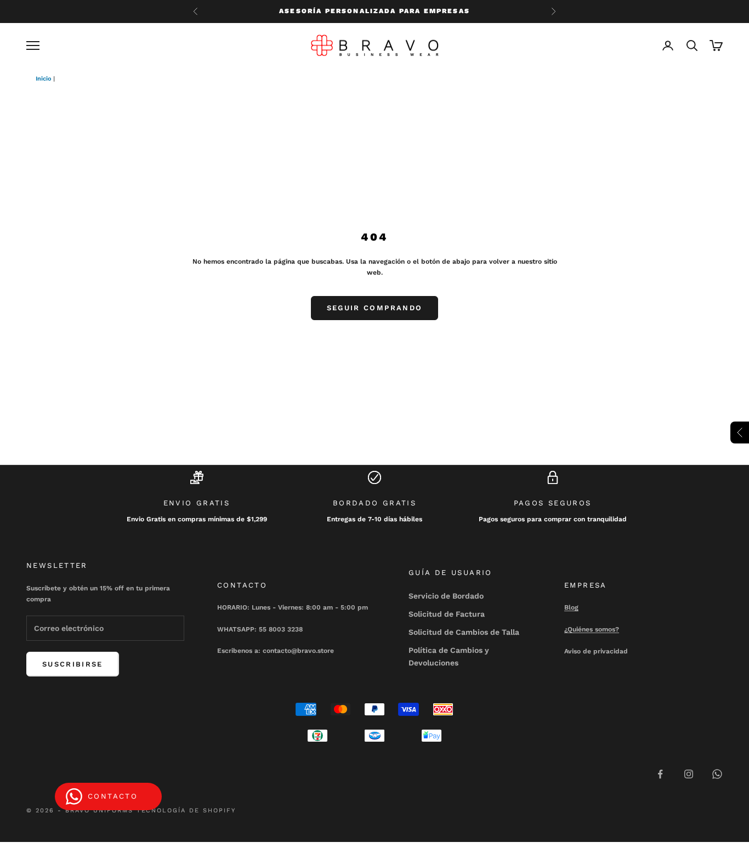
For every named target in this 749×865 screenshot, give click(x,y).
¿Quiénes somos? (591, 629)
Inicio (44, 78)
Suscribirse (72, 664)
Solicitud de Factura (446, 614)
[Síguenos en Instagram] (688, 774)
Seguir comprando (374, 308)
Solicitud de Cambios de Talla (463, 632)
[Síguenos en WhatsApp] (717, 774)
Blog (571, 607)
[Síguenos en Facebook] (660, 774)
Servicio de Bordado (446, 595)
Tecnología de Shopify (186, 810)
